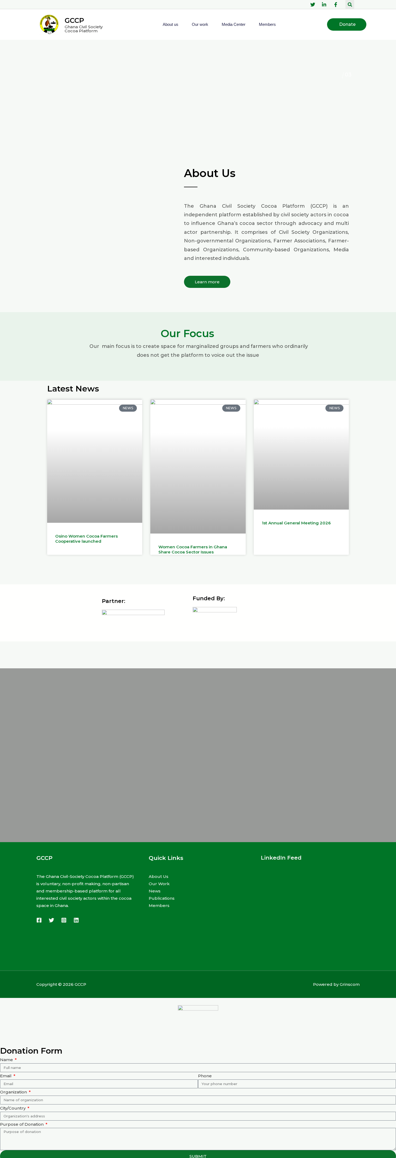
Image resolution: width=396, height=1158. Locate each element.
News (155, 891)
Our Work (159, 883)
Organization (14, 1092)
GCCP (74, 20)
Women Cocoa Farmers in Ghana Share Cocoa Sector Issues (192, 549)
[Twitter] (51, 920)
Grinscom (350, 984)
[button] (349, 4)
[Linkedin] (76, 920)
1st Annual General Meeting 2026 (296, 522)
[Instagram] (64, 920)
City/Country (13, 1108)
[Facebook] (39, 920)
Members (267, 24)
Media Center (233, 24)
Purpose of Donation (22, 1124)
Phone (205, 1075)
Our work (200, 24)
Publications (162, 898)
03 (338, 74)
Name (7, 1059)
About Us (158, 876)
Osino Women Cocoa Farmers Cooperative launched (86, 539)
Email (6, 1075)
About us (170, 24)
